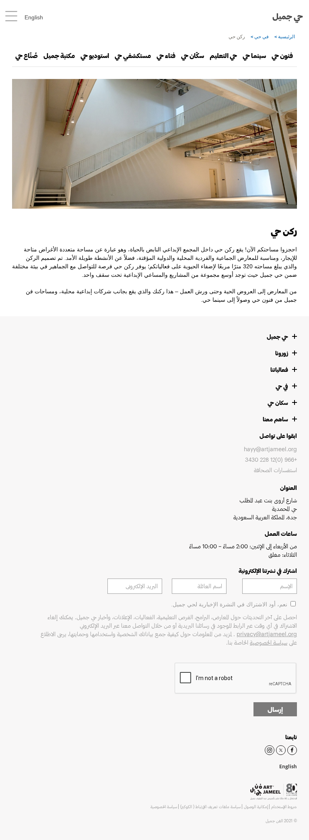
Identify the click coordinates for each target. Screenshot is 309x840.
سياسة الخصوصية (268, 642)
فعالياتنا (279, 369)
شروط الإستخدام (284, 806)
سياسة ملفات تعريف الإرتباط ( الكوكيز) (210, 806)
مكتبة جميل (59, 55)
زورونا (281, 353)
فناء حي (166, 55)
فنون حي (282, 55)
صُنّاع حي (26, 55)
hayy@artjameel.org (270, 449)
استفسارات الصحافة (275, 470)
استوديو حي (94, 55)
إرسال (275, 709)
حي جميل (287, 16)
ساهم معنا (275, 419)
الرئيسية (286, 36)
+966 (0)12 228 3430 (271, 459)
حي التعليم (223, 55)
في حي (261, 36)
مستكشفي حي (133, 55)
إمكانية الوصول (256, 806)
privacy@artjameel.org (267, 634)
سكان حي (278, 402)
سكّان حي (192, 55)
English (34, 17)
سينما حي (254, 55)
